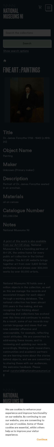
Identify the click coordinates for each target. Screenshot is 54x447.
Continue (42, 439)
